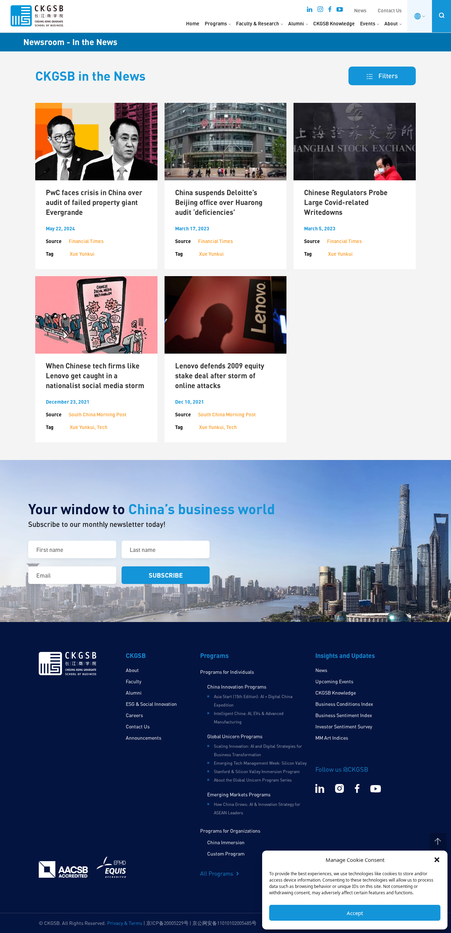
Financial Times (86, 241)
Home (192, 23)
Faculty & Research (257, 23)
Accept (355, 912)
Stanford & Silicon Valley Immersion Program (257, 771)
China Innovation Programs (236, 687)
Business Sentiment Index (343, 715)
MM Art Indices (331, 738)
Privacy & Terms (124, 923)
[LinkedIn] (309, 11)
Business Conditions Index (344, 704)
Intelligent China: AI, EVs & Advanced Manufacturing (249, 717)
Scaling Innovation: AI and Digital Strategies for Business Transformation (258, 750)
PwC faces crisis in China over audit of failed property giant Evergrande (94, 202)
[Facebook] (329, 11)
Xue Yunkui (82, 254)
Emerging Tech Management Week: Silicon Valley (260, 763)
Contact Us (390, 10)
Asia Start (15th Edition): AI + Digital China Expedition (253, 701)
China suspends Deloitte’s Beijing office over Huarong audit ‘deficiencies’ (218, 202)
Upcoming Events (334, 681)
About (391, 23)
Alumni (296, 23)
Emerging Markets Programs (239, 794)
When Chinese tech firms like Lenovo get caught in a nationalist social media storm (95, 375)
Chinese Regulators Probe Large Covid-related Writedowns (346, 202)
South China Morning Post (97, 414)
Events (367, 23)
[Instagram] (320, 11)
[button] (436, 859)
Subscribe (166, 575)
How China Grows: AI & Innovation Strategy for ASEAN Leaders (257, 808)
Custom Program (226, 854)
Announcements (143, 738)
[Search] (441, 15)
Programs (216, 23)
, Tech (100, 427)
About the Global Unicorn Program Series (253, 780)
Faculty (133, 681)
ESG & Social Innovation (151, 704)
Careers (134, 715)
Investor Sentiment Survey (343, 726)
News (360, 10)
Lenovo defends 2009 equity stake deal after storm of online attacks (219, 375)
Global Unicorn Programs (234, 736)
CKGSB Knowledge (334, 23)
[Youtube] (339, 11)
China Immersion (226, 842)
